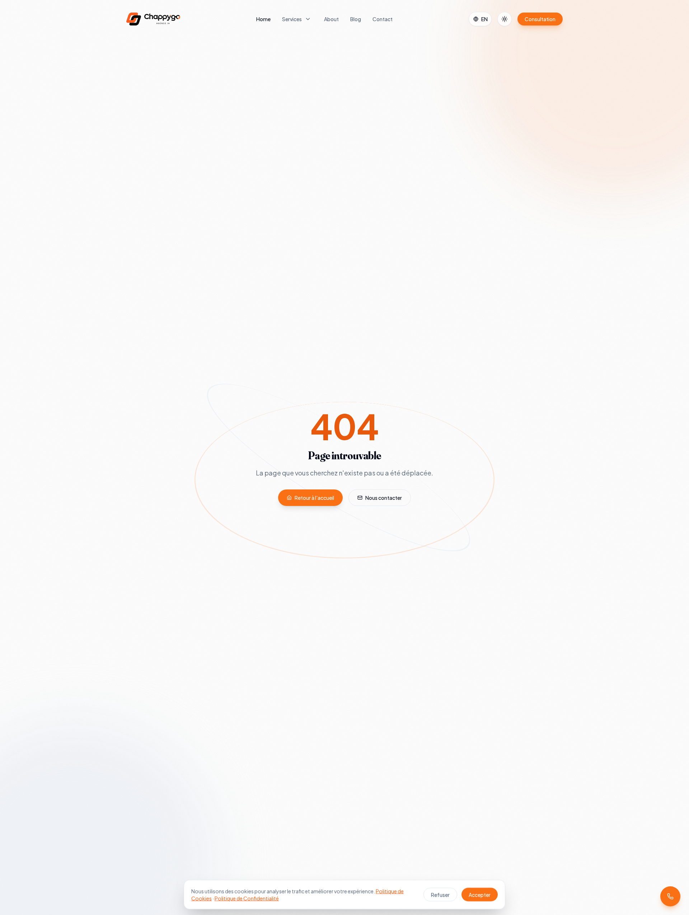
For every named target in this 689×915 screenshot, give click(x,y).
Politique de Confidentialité (247, 898)
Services (292, 19)
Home (263, 19)
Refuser (440, 894)
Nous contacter (383, 497)
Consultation (540, 19)
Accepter (480, 894)
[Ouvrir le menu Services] (308, 19)
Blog (355, 19)
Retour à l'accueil (314, 497)
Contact (382, 19)
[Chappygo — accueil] (153, 19)
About (331, 19)
